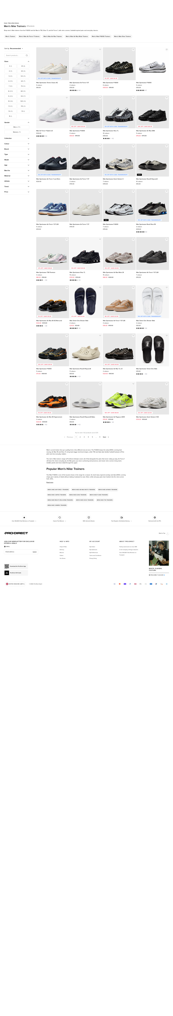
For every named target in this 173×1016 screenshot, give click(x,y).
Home (5, 23)
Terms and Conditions (95, 555)
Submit (35, 552)
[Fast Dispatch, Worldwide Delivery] (121, 518)
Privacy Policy (93, 558)
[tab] (7, 546)
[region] (86, 36)
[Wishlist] (66, 49)
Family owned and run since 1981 (128, 547)
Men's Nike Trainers (13, 23)
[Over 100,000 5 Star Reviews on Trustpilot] (24, 518)
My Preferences (94, 552)
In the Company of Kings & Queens (128, 550)
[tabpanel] (21, 551)
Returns (62, 552)
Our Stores (62, 558)
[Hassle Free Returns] (59, 518)
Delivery (62, 550)
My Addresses (93, 550)
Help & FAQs (63, 547)
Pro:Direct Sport (38, 584)
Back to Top (162, 533)
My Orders (92, 547)
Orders (61, 555)
